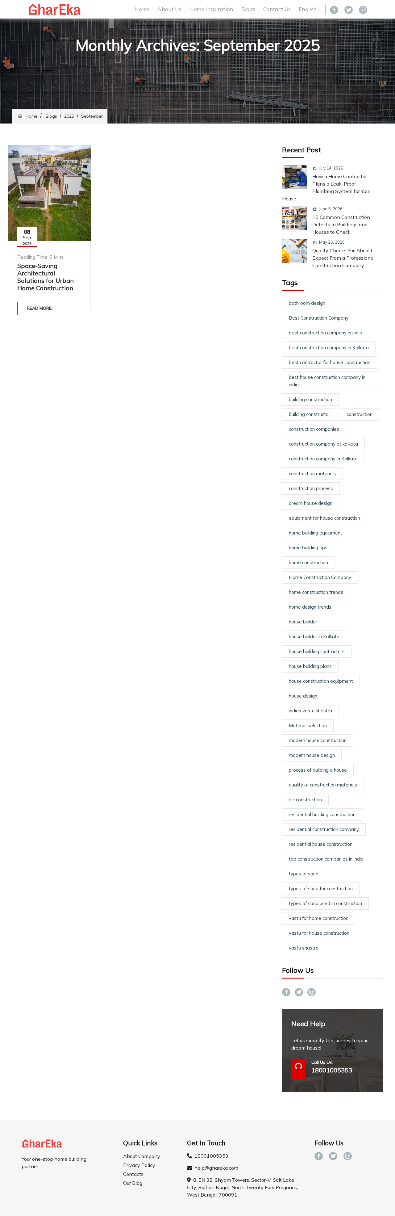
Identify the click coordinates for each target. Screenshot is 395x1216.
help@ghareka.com (215, 1168)
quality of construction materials (323, 785)
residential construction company (324, 829)
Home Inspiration (211, 9)
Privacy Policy (139, 1165)
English (308, 9)
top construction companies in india (326, 859)
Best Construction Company (318, 318)
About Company (141, 1156)
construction (359, 414)
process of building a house (318, 770)
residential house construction (320, 844)
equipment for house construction (324, 518)
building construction (310, 399)
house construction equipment (321, 681)
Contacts (133, 1174)
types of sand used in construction (325, 903)
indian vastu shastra (310, 711)
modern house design (312, 755)
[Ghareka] (54, 9)
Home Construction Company (320, 577)
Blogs (248, 9)
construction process (311, 488)
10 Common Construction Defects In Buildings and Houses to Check (341, 224)
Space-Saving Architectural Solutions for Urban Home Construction (45, 277)
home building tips (308, 548)
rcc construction (305, 800)
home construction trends (316, 592)
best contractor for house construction (329, 362)
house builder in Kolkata (314, 636)
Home (142, 9)
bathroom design (307, 303)
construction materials (312, 473)
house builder (303, 622)
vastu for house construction (319, 933)
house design (303, 696)
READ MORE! (39, 308)
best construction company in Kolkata (329, 347)
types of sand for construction (321, 888)
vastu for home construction (318, 918)
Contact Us (277, 9)
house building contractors (317, 651)
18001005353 (210, 1156)
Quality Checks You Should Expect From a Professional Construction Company (343, 257)
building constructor (309, 414)
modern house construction (318, 740)
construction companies (314, 429)
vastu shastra (303, 948)
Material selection (308, 725)
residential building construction (322, 814)
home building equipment (315, 533)
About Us (169, 9)
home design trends (310, 607)
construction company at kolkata (323, 444)
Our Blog (132, 1183)
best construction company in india (325, 333)
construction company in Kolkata (323, 459)
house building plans (310, 666)
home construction (308, 562)
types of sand (303, 874)
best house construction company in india (327, 381)
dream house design (310, 503)
